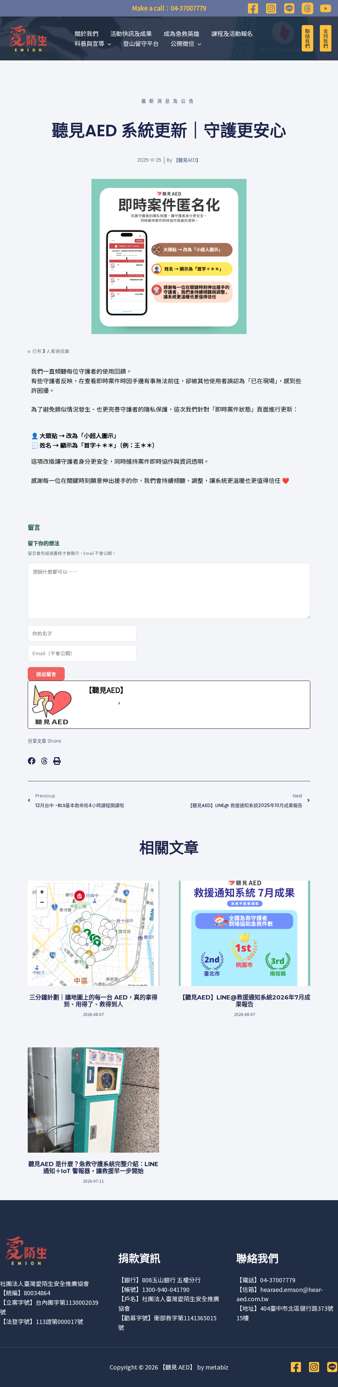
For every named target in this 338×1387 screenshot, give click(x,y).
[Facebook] (253, 8)
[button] (31, 761)
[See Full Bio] (119, 703)
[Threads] (307, 8)
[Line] (289, 8)
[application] (107, 43)
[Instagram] (271, 8)
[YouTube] (325, 8)
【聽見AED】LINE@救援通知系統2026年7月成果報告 (244, 1001)
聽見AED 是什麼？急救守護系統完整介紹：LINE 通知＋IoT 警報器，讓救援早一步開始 (93, 1168)
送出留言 (46, 673)
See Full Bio (101, 703)
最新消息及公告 (169, 101)
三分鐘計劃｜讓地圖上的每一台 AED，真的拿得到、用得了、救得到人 (93, 1001)
